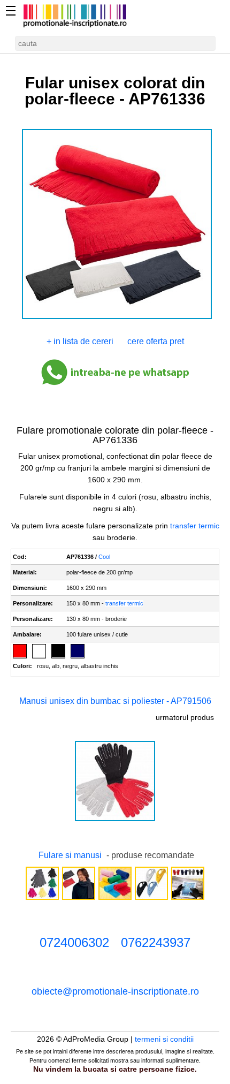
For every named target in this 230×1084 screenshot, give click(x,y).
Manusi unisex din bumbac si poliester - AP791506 (115, 701)
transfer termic (194, 525)
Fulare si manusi (70, 855)
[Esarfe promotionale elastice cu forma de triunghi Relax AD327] (151, 899)
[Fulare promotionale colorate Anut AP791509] (115, 899)
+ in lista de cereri (80, 341)
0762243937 (155, 942)
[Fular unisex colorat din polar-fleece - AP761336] (116, 318)
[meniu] (10, 10)
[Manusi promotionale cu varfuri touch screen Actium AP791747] (42, 899)
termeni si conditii (164, 1039)
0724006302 (74, 942)
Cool (104, 557)
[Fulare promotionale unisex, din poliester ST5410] (78, 899)
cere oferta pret (155, 341)
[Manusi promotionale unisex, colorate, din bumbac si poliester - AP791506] (115, 820)
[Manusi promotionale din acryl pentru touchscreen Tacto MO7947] (188, 899)
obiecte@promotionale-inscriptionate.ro (115, 991)
